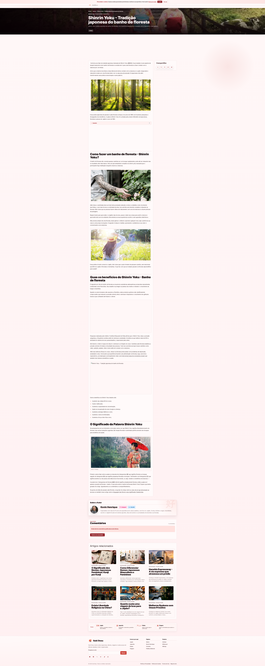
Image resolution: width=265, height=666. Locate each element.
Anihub (164, 642)
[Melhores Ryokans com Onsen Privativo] (161, 593)
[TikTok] (104, 656)
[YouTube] (89, 656)
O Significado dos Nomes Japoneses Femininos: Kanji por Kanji (101, 571)
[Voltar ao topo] (175, 5)
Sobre (147, 642)
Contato (148, 646)
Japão (131, 642)
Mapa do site (174, 663)
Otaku (131, 646)
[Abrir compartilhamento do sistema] (157, 67)
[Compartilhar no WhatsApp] (168, 67)
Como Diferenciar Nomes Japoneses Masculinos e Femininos (130, 571)
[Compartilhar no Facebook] (164, 67)
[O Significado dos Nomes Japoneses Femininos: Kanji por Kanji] (104, 557)
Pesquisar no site (92, 650)
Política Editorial (150, 648)
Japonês (132, 644)
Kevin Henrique (109, 507)
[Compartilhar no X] (161, 67)
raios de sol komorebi (123, 73)
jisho (114, 428)
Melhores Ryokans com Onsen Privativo (161, 606)
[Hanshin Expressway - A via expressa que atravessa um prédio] (161, 557)
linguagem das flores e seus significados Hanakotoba (128, 492)
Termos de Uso (165, 663)
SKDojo (126, 5)
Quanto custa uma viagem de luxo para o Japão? (130, 606)
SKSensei (119, 5)
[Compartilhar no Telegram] (171, 67)
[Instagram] (100, 656)
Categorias (110, 5)
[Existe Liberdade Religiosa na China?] (104, 593)
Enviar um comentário (97, 535)
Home (103, 5)
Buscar (123, 653)
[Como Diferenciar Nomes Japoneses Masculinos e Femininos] (132, 557)
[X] (97, 656)
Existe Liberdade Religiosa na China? (102, 606)
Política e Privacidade (145, 663)
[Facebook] (93, 656)
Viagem (132, 648)
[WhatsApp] (108, 656)
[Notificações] (171, 5)
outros (94, 11)
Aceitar (159, 1)
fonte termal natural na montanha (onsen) (133, 356)
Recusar (165, 1)
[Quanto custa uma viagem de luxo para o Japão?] (132, 593)
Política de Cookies (152, 1)
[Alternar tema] (167, 5)
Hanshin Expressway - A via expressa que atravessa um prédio (160, 571)
